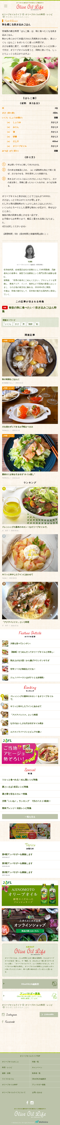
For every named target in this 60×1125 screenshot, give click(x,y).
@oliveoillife (49, 1014)
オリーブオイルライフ (11, 14)
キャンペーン (37, 1067)
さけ (17, 324)
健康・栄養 (6, 1073)
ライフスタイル (8, 1079)
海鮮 (30, 324)
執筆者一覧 (36, 1073)
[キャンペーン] (30, 831)
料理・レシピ (7, 1067)
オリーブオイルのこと (10, 1062)
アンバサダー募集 (38, 1085)
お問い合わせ (37, 1092)
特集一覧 (35, 1062)
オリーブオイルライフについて (14, 1092)
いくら (8, 324)
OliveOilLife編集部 (30, 984)
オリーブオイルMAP (9, 1085)
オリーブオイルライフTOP (30, 1056)
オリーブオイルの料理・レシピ (39, 14)
